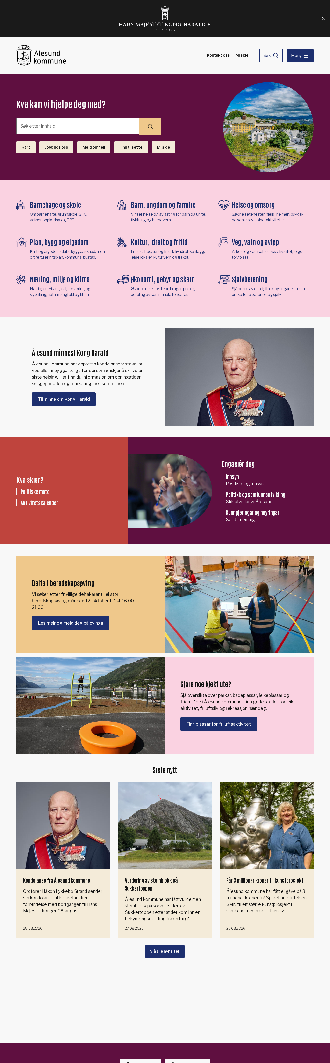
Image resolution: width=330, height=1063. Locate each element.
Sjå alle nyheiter (165, 951)
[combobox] (77, 126)
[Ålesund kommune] (41, 55)
